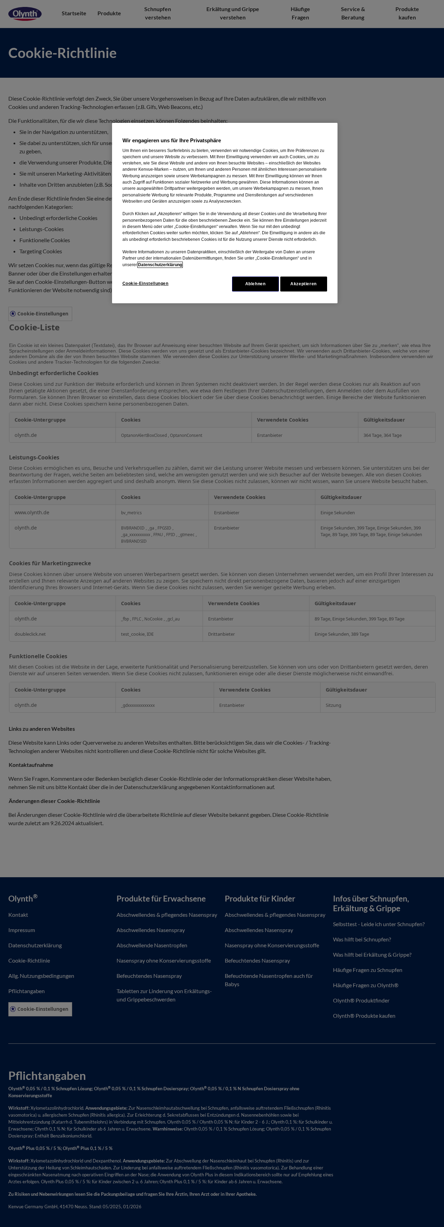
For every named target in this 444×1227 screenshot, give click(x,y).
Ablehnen (255, 283)
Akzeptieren (303, 283)
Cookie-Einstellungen (145, 283)
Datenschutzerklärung (160, 264)
